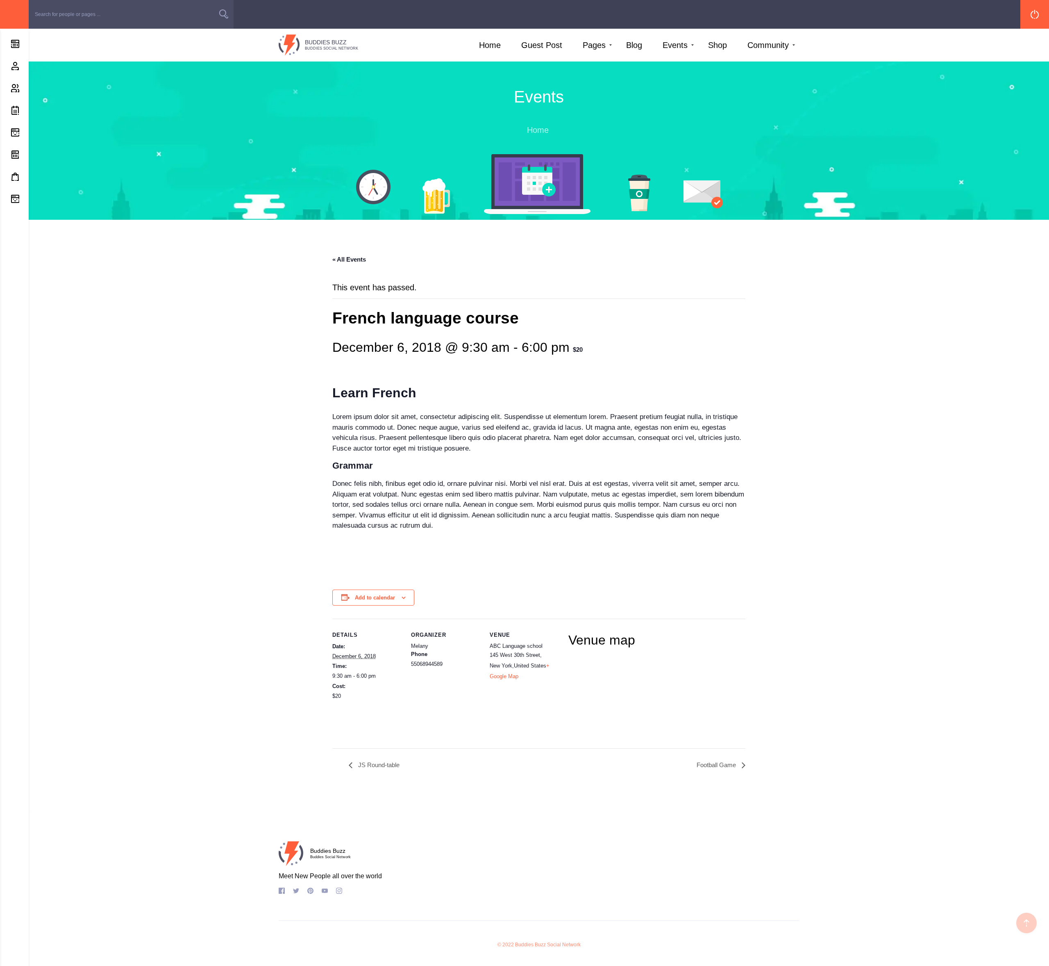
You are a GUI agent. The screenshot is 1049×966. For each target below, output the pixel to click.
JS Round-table (378, 764)
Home (490, 45)
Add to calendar (375, 598)
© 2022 (505, 945)
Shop (717, 45)
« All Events (349, 259)
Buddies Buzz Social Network (548, 945)
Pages (594, 45)
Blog (634, 45)
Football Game (717, 764)
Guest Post (541, 45)
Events (675, 45)
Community (768, 45)
